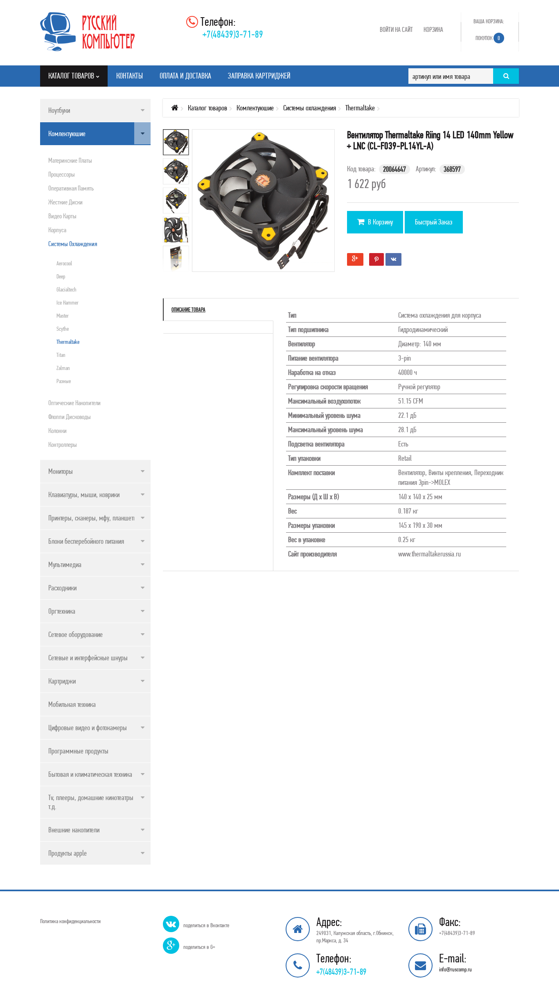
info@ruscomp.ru (455, 969)
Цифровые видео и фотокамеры (87, 727)
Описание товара (188, 309)
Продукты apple (67, 853)
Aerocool (64, 263)
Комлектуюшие (67, 133)
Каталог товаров (207, 107)
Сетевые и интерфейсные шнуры (88, 657)
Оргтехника (61, 611)
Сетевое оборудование (75, 634)
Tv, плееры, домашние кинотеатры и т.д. (93, 802)
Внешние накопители (73, 829)
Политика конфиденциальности (70, 921)
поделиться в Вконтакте (206, 925)
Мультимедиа (64, 564)
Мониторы (60, 471)
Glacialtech (66, 289)
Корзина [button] (433, 29)
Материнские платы (70, 160)
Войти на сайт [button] (396, 29)
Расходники (62, 587)
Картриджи (62, 681)
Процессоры (61, 174)
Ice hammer (67, 302)
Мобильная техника (72, 704)
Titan (60, 355)
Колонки (57, 430)
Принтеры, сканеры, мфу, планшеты (92, 517)
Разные (63, 381)
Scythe (62, 328)
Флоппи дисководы (69, 417)
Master (62, 315)
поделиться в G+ (199, 947)
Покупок (488, 38)
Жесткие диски (65, 202)
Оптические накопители (74, 403)
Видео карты (62, 216)
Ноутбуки (59, 110)
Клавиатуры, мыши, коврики (83, 494)
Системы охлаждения (72, 244)
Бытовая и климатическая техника (90, 774)
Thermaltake (67, 341)
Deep (60, 276)
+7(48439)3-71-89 (233, 34)
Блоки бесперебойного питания (86, 541)
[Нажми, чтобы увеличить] (269, 207)
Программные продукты (78, 751)
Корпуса (57, 230)
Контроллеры (62, 444)
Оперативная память (71, 188)
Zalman (63, 368)
